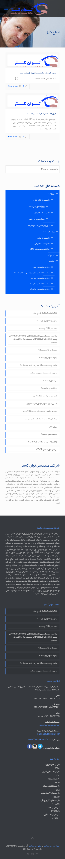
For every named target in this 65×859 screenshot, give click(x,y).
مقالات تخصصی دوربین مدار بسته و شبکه (32, 273)
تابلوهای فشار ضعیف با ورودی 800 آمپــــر (40, 411)
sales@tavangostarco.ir (48, 734)
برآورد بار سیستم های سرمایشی (43, 373)
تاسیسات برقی (43, 238)
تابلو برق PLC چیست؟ (47, 328)
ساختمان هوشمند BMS (40, 249)
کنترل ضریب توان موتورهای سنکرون (41, 404)
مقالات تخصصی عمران (40, 278)
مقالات (51, 261)
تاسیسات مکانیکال (42, 213)
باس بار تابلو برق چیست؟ (46, 321)
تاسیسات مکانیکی (42, 243)
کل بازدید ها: (54, 807)
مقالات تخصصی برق (41, 267)
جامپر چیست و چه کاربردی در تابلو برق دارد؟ (38, 365)
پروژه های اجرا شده (36, 206)
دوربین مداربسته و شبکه (39, 225)
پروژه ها (51, 194)
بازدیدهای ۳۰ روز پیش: (50, 800)
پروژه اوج (53, 427)
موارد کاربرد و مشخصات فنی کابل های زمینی (37, 73)
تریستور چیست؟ (50, 381)
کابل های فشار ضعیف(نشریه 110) (42, 113)
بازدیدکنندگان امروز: (51, 771)
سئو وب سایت (35, 846)
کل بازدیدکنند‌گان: (52, 814)
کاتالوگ (51, 255)
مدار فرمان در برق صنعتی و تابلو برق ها (41, 419)
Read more (13, 86)
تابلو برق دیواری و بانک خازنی (45, 396)
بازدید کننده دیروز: (51, 786)
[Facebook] (37, 853)
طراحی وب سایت (52, 846)
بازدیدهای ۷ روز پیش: (50, 793)
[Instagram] (32, 853)
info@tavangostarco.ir (49, 725)
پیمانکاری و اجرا (48, 232)
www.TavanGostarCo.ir (39, 739)
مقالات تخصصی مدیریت (40, 284)
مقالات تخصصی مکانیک (40, 289)
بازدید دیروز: (54, 778)
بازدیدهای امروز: (52, 764)
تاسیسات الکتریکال (42, 200)
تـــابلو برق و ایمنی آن (48, 388)
